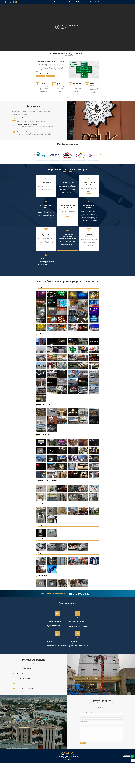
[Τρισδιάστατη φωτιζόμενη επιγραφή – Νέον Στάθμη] (41, 583)
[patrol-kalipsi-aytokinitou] (83, 547)
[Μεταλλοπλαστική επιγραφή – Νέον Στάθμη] (52, 349)
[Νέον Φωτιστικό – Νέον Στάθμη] (83, 303)
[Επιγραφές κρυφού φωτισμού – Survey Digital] (83, 420)
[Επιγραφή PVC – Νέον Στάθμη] (52, 511)
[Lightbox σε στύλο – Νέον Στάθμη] (94, 458)
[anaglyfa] (62, 497)
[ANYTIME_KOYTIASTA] (83, 382)
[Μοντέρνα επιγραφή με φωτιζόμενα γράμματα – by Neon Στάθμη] (73, 357)
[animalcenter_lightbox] (41, 474)
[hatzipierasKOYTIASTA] (83, 390)
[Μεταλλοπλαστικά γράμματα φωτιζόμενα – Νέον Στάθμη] (62, 374)
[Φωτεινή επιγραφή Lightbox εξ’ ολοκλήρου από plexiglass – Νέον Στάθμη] (62, 442)
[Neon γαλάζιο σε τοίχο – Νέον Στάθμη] (83, 295)
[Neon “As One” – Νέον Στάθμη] (94, 295)
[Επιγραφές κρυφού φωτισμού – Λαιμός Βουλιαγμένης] (62, 420)
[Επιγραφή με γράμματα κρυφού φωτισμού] (41, 412)
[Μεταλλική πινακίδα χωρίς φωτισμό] (41, 511)
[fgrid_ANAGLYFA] (83, 497)
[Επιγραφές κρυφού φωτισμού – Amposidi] (73, 420)
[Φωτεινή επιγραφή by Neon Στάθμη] (84, 69)
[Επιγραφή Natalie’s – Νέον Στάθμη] (41, 349)
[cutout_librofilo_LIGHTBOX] (52, 474)
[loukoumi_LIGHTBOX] (83, 474)
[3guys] (94, 474)
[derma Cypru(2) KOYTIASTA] (62, 390)
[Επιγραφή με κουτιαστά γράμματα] (41, 341)
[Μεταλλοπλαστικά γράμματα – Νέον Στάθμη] (62, 349)
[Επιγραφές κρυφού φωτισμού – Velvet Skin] (41, 420)
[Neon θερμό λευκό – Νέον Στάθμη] (52, 295)
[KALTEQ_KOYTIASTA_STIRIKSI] (94, 390)
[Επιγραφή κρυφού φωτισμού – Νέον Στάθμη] (73, 412)
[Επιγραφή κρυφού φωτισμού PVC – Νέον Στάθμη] (62, 412)
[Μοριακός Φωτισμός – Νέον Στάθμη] (41, 533)
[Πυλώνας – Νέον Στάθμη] (62, 561)
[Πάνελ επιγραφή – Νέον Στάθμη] (83, 374)
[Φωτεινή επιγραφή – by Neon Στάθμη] (94, 450)
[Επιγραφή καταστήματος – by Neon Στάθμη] (52, 365)
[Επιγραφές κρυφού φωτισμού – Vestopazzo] (94, 412)
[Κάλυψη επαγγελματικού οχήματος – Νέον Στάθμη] (41, 547)
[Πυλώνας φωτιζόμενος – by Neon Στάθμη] (83, 561)
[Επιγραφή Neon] (41, 295)
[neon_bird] (83, 319)
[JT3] (73, 583)
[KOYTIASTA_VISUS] (52, 382)
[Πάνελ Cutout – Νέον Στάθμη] (83, 458)
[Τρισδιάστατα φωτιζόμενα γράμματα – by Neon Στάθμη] (94, 357)
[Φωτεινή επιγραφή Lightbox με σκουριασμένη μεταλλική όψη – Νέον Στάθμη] (73, 442)
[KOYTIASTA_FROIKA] (94, 382)
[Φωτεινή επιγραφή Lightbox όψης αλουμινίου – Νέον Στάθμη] (94, 442)
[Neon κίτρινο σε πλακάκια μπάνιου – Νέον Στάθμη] (73, 295)
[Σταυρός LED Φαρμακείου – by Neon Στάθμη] (73, 349)
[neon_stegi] (83, 327)
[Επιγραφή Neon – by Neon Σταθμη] (94, 311)
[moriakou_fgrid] (52, 533)
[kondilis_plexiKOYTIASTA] (62, 382)
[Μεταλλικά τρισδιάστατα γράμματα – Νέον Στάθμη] (52, 489)
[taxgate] (94, 341)
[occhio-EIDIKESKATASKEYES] (52, 583)
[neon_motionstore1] (94, 319)
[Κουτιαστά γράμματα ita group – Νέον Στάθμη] (52, 341)
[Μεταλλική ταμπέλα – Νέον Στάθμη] (41, 519)
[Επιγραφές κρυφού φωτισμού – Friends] (94, 420)
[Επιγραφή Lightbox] (41, 442)
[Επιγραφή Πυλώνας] (41, 561)
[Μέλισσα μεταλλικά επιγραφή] (83, 511)
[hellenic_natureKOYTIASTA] (73, 382)
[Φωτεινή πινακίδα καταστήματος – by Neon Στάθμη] (52, 519)
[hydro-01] (73, 497)
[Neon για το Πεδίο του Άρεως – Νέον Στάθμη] (52, 303)
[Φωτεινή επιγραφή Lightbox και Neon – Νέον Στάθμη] (83, 442)
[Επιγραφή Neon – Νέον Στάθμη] (41, 303)
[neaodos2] (52, 569)
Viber (68, 756)
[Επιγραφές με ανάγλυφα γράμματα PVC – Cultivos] (94, 497)
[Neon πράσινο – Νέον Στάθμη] (62, 295)
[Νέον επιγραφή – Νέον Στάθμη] (41, 311)
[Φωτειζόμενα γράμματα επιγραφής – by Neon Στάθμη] (41, 357)
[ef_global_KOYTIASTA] (73, 390)
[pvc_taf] (52, 497)
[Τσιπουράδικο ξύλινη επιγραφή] (62, 511)
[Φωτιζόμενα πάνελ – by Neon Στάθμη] (41, 569)
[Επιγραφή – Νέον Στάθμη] (62, 303)
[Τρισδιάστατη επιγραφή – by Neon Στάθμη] (41, 365)
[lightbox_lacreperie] (83, 466)
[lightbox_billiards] (62, 466)
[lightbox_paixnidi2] (52, 466)
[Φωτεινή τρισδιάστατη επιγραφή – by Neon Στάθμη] (52, 374)
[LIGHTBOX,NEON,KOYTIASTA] (41, 466)
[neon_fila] (52, 327)
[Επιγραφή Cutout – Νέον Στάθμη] (41, 450)
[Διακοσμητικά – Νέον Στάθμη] (94, 303)
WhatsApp (75, 756)
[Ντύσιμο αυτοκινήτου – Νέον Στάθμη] (52, 547)
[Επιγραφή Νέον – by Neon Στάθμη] (73, 319)
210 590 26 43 (60, 756)
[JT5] (62, 583)
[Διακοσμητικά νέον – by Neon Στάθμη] (62, 319)
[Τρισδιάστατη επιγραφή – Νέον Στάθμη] (62, 489)
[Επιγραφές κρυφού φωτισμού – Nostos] (83, 412)
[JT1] (83, 583)
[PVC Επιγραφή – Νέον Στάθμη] (73, 489)
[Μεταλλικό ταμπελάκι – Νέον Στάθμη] (62, 458)
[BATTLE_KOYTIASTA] (52, 390)
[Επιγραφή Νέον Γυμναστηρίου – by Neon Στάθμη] (52, 319)
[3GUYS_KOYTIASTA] (41, 390)
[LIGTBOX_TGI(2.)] (73, 474)
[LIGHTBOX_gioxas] (73, 466)
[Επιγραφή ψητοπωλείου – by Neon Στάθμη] (94, 349)
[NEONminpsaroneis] (94, 327)
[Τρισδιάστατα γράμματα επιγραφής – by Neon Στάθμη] (83, 349)
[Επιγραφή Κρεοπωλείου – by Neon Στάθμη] (83, 489)
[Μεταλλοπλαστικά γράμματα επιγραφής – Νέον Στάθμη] (83, 365)
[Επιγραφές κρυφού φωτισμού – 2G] (41, 428)
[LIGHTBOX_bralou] (62, 474)
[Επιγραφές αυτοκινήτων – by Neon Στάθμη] (73, 547)
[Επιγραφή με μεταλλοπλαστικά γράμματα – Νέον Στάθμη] (94, 374)
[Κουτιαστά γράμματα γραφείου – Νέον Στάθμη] (62, 341)
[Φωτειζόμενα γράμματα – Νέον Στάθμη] (83, 341)
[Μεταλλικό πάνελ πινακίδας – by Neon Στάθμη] (73, 511)
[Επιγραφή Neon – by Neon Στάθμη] (73, 311)
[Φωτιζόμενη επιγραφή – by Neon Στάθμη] (94, 365)
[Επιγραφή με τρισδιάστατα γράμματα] (83, 450)
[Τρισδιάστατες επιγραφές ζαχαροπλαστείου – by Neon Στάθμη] (52, 357)
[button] (64, 97)
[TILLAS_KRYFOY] (52, 428)
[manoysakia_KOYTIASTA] (41, 398)
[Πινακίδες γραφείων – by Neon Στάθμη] (94, 511)
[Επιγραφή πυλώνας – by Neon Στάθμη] (73, 561)
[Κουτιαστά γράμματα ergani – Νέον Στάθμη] (73, 341)
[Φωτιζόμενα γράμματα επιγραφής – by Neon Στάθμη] (83, 357)
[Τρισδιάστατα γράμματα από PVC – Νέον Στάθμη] (41, 489)
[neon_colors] (73, 327)
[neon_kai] (41, 327)
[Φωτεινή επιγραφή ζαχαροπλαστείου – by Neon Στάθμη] (62, 357)
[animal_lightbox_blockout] (94, 466)
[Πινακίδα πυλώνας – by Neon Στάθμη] (73, 450)
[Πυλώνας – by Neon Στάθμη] (94, 561)
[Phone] (132, 756)
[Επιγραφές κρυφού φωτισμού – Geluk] (52, 420)
